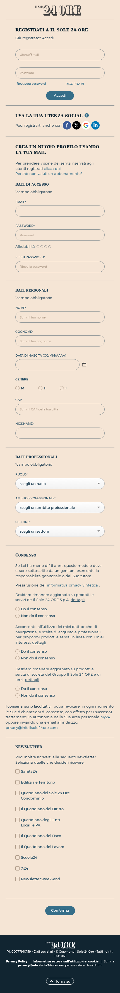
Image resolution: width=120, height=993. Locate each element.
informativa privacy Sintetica (73, 585)
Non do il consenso (38, 615)
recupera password (31, 84)
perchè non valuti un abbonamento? (48, 173)
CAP (18, 400)
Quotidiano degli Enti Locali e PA (40, 823)
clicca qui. (52, 168)
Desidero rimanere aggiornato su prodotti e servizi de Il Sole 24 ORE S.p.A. (54, 597)
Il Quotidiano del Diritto (42, 809)
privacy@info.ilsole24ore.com (32, 727)
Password (25, 226)
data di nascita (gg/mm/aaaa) (40, 355)
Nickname (24, 424)
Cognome (24, 332)
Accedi (60, 95)
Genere (21, 379)
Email (20, 202)
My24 (105, 717)
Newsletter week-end (40, 879)
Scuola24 (29, 857)
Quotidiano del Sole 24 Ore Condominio (45, 796)
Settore (22, 522)
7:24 (24, 868)
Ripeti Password (30, 257)
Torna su (62, 981)
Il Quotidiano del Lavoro (42, 846)
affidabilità (25, 246)
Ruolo (21, 474)
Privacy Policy (17, 961)
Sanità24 (29, 771)
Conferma (60, 910)
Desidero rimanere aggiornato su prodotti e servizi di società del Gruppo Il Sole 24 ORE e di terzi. (57, 674)
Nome (20, 308)
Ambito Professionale (35, 498)
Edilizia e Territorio (38, 782)
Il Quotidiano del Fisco (41, 835)
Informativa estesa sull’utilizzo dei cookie (66, 961)
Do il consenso (34, 609)
